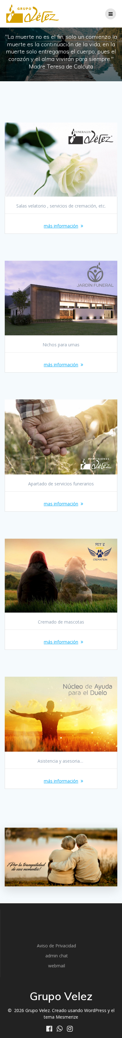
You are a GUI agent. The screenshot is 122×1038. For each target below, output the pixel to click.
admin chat (56, 956)
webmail (56, 966)
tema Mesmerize (61, 1017)
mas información (61, 504)
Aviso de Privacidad (56, 946)
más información (61, 226)
